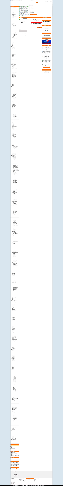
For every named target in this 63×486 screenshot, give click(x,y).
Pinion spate (14, 194)
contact (31, 0)
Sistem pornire (12, 349)
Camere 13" (14, 389)
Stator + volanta (13, 106)
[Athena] (26, 6)
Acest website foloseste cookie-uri (15, 455)
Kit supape (14, 210)
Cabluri (12, 46)
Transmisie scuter (14, 172)
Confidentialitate (12, 483)
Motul (13, 103)
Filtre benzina (13, 95)
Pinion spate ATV (15, 204)
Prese (12, 410)
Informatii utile (13, 451)
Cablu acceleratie (13, 47)
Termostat (13, 338)
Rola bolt (13, 128)
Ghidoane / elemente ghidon (15, 252)
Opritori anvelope (13, 400)
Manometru (13, 399)
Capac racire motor (14, 337)
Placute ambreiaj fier (15, 147)
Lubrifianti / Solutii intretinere (14, 7)
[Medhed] (25, 9)
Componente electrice (13, 97)
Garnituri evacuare (14, 76)
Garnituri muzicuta (14, 75)
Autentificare (51, 1)
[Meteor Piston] (21, 10)
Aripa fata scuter (14, 232)
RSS (34, 481)
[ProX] (27, 12)
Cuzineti (14, 138)
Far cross (14, 244)
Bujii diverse (13, 85)
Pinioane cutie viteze (14, 154)
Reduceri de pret (45, 17)
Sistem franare (12, 358)
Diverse (12, 411)
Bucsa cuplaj (13, 341)
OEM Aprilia (13, 428)
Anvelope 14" (14, 376)
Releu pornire (13, 104)
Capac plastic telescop (15, 233)
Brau (13, 36)
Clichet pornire (14, 158)
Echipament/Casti (13, 23)
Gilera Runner (11, 463)
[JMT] (27, 8)
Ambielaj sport (14, 136)
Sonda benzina (13, 320)
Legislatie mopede (13, 452)
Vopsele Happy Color (13, 439)
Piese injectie (13, 329)
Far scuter (14, 245)
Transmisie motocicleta (14, 192)
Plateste (36, 14)
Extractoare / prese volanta (14, 407)
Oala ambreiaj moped (15, 166)
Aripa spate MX (14, 221)
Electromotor (13, 144)
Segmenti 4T (13, 125)
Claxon (12, 118)
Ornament (12, 430)
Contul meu (29, 478)
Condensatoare (13, 309)
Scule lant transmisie (15, 417)
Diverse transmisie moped (16, 170)
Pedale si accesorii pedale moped (15, 167)
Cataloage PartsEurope (46, 72)
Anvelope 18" (14, 380)
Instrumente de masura (14, 408)
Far (12, 242)
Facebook (35, 479)
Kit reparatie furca (15, 289)
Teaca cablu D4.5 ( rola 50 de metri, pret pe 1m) (46, 53)
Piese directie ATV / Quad (14, 300)
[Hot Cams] (20, 8)
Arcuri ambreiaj (14, 164)
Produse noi (12, 440)
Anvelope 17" (14, 379)
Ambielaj (13, 135)
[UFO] (26, 14)
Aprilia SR (11, 462)
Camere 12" (14, 388)
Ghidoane (14, 253)
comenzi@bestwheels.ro (22, 481)
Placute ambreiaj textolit (15, 146)
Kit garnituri (13, 67)
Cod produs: (34, 19)
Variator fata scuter (15, 182)
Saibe (13, 420)
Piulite (13, 421)
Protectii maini (14, 224)
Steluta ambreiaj (14, 181)
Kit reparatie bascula (14, 297)
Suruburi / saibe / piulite (14, 418)
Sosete (12, 45)
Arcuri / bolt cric (14, 251)
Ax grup (14, 191)
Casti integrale (14, 25)
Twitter (34, 480)
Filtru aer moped (14, 94)
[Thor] (22, 14)
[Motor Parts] (24, 10)
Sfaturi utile (12, 457)
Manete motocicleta (15, 263)
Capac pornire (13, 357)
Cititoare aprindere (14, 310)
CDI (12, 306)
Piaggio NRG (16, 463)
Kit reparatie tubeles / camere (15, 398)
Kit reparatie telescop (15, 288)
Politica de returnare (13, 482)
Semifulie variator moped (15, 169)
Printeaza (22, 22)
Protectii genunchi (15, 34)
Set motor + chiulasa (14, 134)
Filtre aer (13, 87)
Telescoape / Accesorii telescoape (14, 282)
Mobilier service (13, 409)
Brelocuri (13, 437)
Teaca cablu (13, 55)
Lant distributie (13, 214)
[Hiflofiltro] (24, 7)
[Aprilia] (22, 6)
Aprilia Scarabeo (16, 462)
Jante (12, 299)
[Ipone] (26, 8)
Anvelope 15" (14, 377)
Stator (12, 107)
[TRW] (24, 14)
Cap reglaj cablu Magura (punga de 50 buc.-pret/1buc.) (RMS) (46, 58)
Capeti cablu (13, 56)
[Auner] (28, 6)
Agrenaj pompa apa (14, 340)
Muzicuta (13, 316)
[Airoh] (20, 6)
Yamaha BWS (16, 465)
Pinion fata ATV (14, 203)
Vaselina (13, 17)
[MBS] (20, 9)
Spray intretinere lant (14, 16)
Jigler (12, 327)
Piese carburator (13, 328)
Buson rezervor (13, 273)
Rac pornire (13, 350)
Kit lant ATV (14, 202)
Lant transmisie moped (15, 165)
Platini (12, 308)
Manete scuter (14, 264)
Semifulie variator (15, 180)
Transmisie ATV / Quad (14, 201)
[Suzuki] (20, 14)
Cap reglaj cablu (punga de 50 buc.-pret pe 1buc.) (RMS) (46, 49)
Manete (12, 262)
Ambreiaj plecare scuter (15, 173)
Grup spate (14, 171)
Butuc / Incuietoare (14, 275)
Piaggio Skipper (15, 464)
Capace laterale (14, 230)
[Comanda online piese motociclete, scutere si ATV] (16, 0)
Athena (11, 447)
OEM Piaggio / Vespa (14, 427)
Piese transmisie (13, 155)
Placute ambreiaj (13, 145)
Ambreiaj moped (14, 157)
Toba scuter (13, 367)
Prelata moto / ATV (14, 438)
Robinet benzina (13, 318)
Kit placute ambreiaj (15, 148)
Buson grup (14, 190)
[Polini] (20, 12)
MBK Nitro (13, 465)
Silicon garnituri (13, 65)
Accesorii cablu (13, 58)
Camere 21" (14, 397)
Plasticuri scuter (13, 231)
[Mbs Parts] (22, 9)
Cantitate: (35, 20)
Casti (12, 24)
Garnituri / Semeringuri (13, 64)
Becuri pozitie (14, 115)
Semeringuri (13, 66)
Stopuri (12, 234)
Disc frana (13, 359)
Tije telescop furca (15, 290)
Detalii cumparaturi (32, 14)
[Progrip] (25, 12)
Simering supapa (15, 211)
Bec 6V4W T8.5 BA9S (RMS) (46, 65)
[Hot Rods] (23, 8)
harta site (33, 0)
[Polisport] (22, 12)
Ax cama (13, 213)
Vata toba (13, 368)
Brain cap (14, 27)
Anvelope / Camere (13, 369)
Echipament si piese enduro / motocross (46, 39)
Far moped (14, 243)
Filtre (11, 86)
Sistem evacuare (13, 366)
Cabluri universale (14, 54)
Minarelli (11, 465)
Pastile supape (14, 212)
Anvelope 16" (14, 378)
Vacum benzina (13, 319)
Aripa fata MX (14, 220)
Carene (12, 272)
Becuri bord (14, 114)
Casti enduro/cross (15, 26)
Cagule (12, 44)
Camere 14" (14, 390)
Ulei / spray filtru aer (14, 14)
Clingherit (13, 77)
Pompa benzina (13, 317)
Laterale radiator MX (15, 222)
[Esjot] (20, 7)
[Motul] (27, 10)
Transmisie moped (14, 156)
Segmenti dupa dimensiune (14, 126)
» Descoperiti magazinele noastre (46, 35)
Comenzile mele (28, 479)
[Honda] (27, 7)
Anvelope (13, 370)
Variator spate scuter (15, 183)
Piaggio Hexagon (12, 464)
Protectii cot (14, 35)
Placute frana (13, 360)
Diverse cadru (13, 274)
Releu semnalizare (14, 105)
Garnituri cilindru (13, 74)
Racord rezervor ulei (14, 348)
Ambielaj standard (15, 137)
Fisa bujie (13, 84)
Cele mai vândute (46, 45)
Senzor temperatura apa (14, 339)
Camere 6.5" (14, 386)
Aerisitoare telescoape (15, 287)
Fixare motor (13, 298)
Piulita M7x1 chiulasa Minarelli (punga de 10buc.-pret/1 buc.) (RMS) (46, 62)
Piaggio (13, 462)
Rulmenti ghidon (14, 254)
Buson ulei (13, 347)
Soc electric (13, 330)
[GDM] (22, 7)
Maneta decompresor (15, 265)
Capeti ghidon (14, 255)
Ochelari (13, 37)
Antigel (12, 13)
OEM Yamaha (13, 429)
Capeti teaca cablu (14, 57)
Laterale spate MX (15, 223)
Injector (12, 331)
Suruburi (14, 419)
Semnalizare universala (15, 241)
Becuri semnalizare (15, 116)
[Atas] (24, 6)
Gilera (14, 463)
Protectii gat (14, 33)
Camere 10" (14, 387)
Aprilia (11, 446)
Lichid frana (13, 15)
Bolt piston (13, 127)
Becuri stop (14, 117)
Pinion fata (14, 193)
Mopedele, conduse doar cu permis (14, 454)
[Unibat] (28, 14)
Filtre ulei (13, 96)
